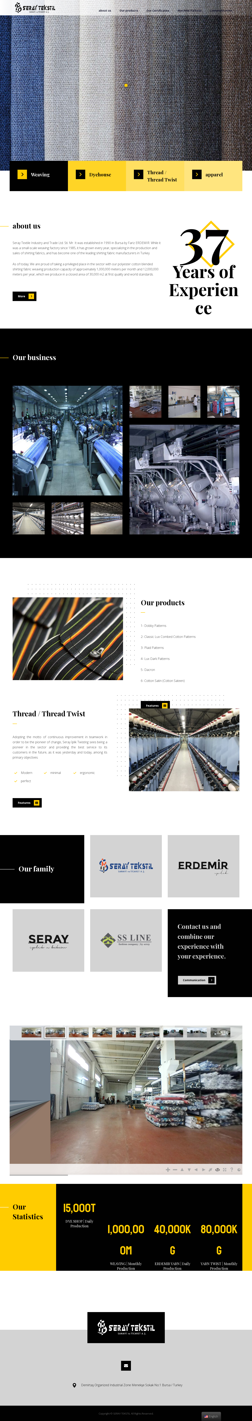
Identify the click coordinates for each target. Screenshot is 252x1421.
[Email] (126, 1366)
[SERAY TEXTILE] (35, 7)
